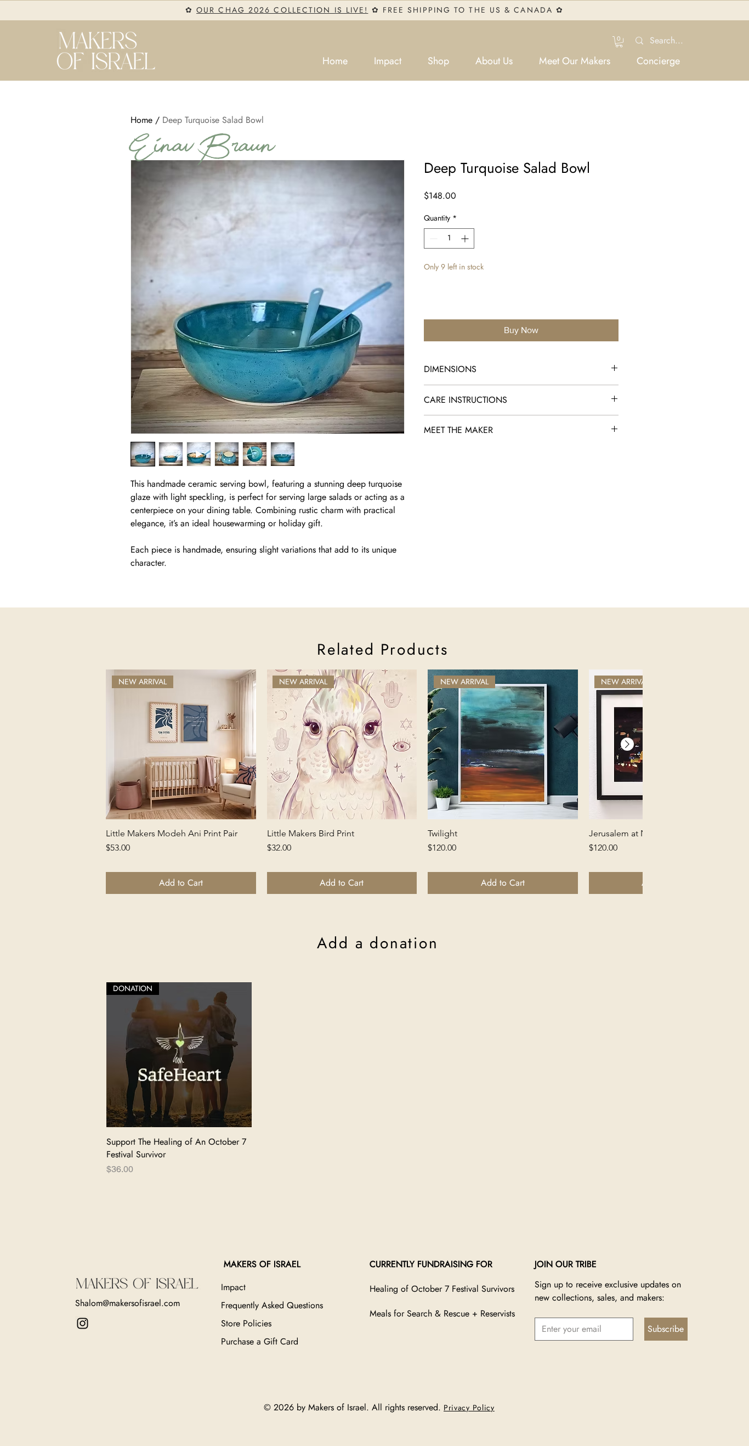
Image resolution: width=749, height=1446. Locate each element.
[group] (374, 782)
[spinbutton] (449, 238)
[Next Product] (627, 744)
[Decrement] (432, 238)
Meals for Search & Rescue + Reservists (399, 1313)
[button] (619, 41)
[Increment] (466, 238)
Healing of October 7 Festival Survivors (399, 1288)
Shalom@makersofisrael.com (95, 1303)
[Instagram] (82, 1323)
